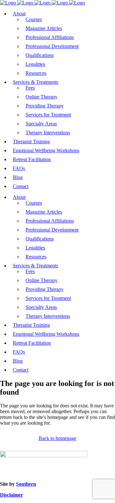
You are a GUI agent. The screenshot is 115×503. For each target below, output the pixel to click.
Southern (26, 484)
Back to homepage (57, 438)
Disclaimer (11, 495)
